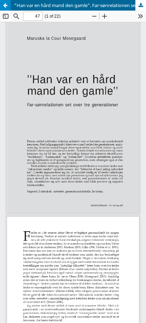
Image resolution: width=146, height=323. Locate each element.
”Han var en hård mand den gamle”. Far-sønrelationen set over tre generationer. (80, 5)
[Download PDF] (140, 5)
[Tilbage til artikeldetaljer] (5, 5)
